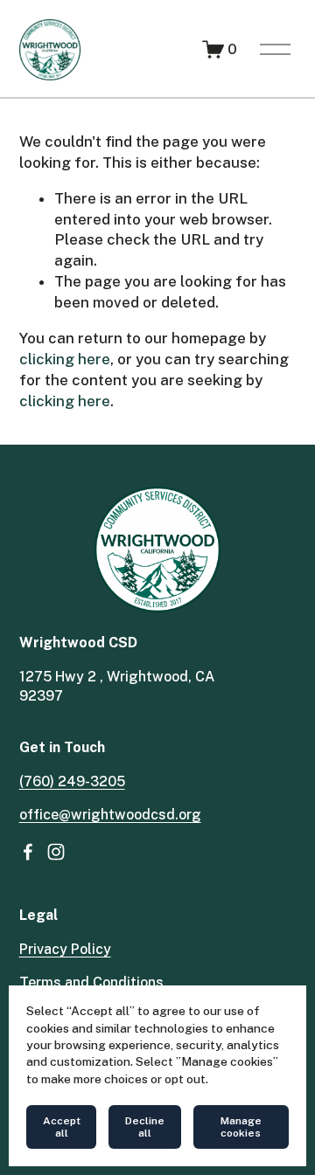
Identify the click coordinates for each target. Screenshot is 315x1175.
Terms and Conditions (91, 982)
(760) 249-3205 (72, 781)
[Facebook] (28, 852)
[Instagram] (56, 852)
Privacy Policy (65, 949)
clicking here (64, 359)
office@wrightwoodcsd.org (110, 814)
